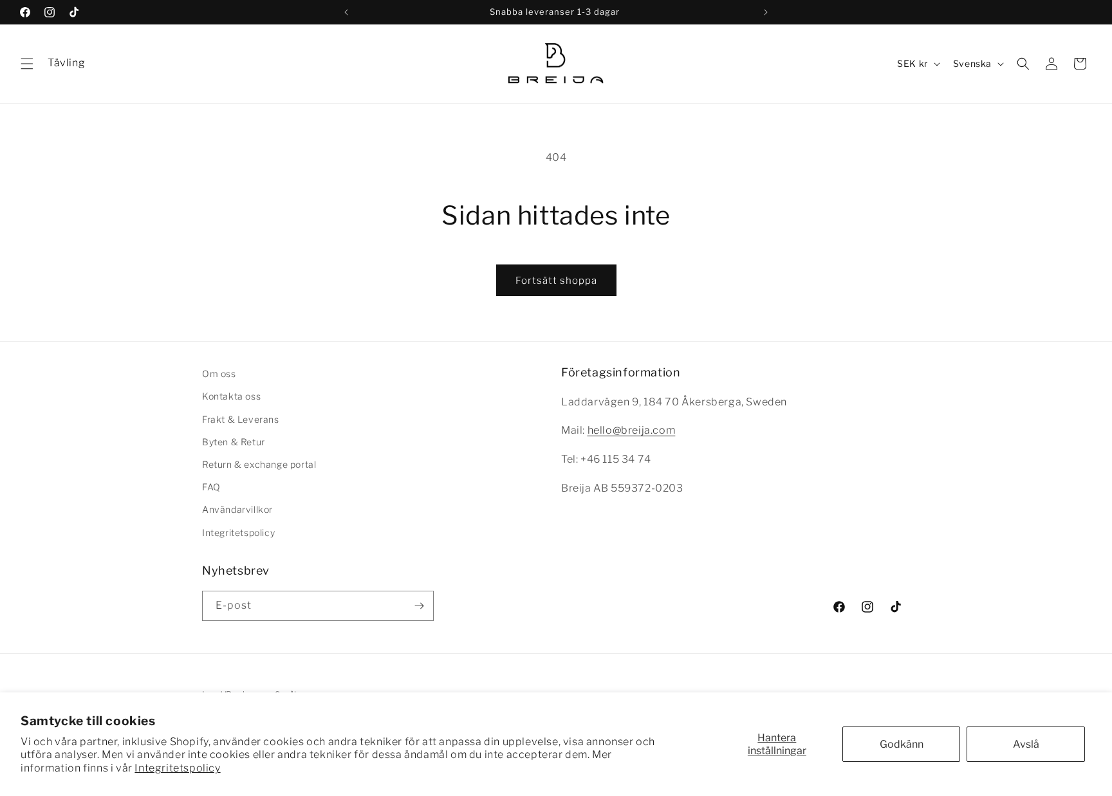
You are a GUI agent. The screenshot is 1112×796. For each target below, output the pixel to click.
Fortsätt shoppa (556, 280)
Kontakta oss (231, 396)
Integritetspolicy (177, 768)
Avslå (1026, 744)
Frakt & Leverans (240, 419)
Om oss (219, 373)
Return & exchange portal (259, 464)
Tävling (66, 63)
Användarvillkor (237, 509)
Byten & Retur (233, 441)
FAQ (211, 486)
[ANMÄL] (419, 606)
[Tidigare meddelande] (346, 12)
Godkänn (901, 744)
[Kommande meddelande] (766, 12)
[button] (27, 64)
